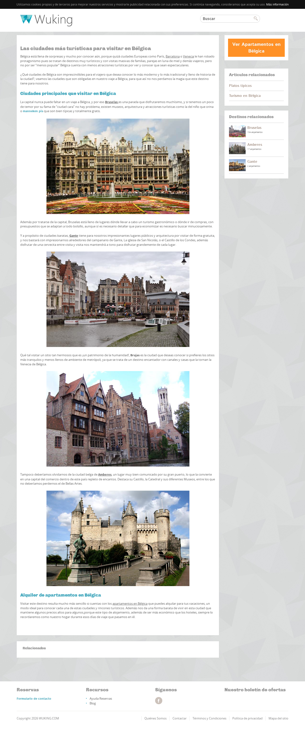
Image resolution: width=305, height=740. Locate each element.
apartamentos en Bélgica (129, 603)
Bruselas (254, 127)
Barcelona (173, 56)
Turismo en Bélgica (245, 95)
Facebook (158, 700)
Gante (252, 161)
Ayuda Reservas (101, 698)
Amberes (105, 474)
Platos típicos (240, 85)
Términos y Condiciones (209, 718)
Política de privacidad (247, 718)
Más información (277, 4)
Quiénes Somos (155, 718)
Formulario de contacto (34, 699)
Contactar (180, 718)
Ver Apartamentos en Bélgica (256, 47)
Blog (93, 703)
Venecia (188, 56)
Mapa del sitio (278, 718)
